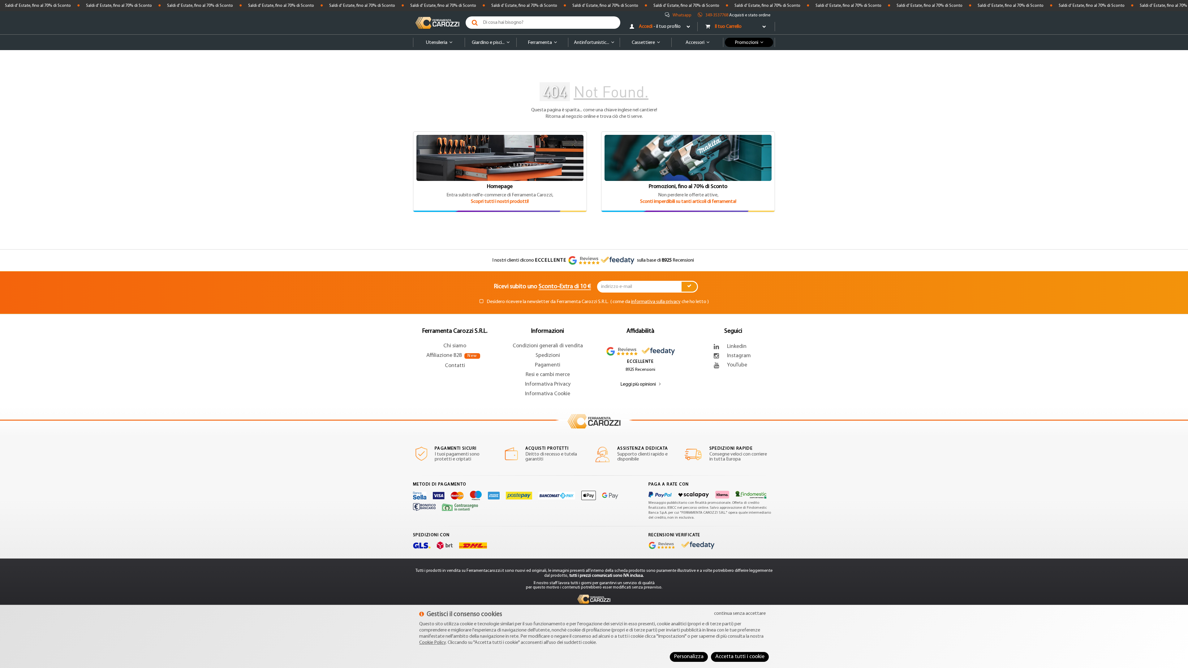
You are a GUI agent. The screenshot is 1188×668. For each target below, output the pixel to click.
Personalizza (689, 657)
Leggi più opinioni (638, 384)
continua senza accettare (740, 613)
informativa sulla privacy (656, 301)
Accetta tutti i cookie (739, 657)
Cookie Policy (432, 642)
